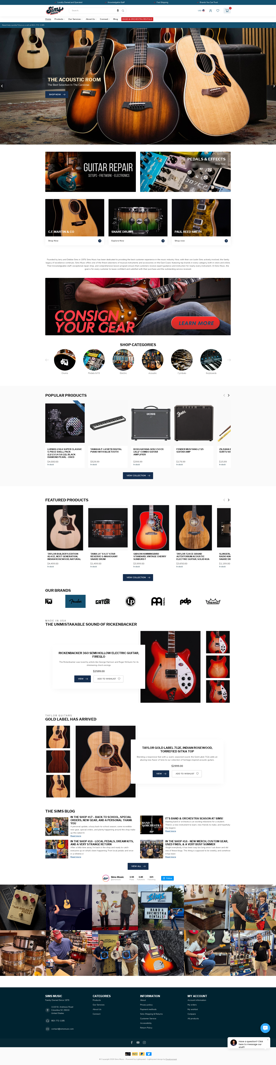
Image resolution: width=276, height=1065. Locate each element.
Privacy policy (146, 1004)
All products (193, 1018)
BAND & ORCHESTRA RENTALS (137, 19)
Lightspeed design (155, 1059)
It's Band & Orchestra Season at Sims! (194, 818)
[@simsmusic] (106, 878)
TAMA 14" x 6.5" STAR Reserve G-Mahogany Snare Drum (104, 556)
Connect (104, 19)
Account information (197, 1000)
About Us (90, 19)
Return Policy (146, 1027)
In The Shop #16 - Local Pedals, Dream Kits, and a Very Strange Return (102, 843)
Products (58, 19)
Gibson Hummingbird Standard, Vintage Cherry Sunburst (149, 556)
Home (48, 19)
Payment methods (148, 1009)
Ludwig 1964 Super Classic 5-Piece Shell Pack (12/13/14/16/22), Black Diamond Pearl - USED (64, 453)
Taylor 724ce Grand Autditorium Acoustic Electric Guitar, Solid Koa (192, 556)
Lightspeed (141, 1059)
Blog (115, 19)
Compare (192, 1014)
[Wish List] (217, 10)
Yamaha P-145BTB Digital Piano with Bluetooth (106, 450)
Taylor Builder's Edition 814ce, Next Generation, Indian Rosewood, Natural (64, 556)
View (81, 678)
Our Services (74, 19)
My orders (192, 1004)
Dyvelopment (171, 1059)
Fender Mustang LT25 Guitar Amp (190, 450)
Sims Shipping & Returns (151, 1014)
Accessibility (146, 1023)
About (143, 1000)
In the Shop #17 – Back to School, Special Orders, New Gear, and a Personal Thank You (101, 820)
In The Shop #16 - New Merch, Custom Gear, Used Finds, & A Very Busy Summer (196, 843)
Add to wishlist (106, 678)
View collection (136, 475)
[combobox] (97, 10)
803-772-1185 (58, 1020)
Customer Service (148, 1018)
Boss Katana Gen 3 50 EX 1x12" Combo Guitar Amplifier (148, 452)
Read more (75, 836)
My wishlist (193, 1009)
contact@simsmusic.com (62, 1029)
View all (136, 866)
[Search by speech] (118, 10)
